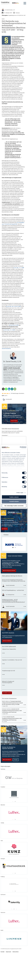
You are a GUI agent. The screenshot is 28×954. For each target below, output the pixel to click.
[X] (3, 389)
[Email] (15, 389)
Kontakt (2, 951)
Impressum (8, 951)
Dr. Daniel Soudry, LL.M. (10, 9)
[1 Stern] (2, 393)
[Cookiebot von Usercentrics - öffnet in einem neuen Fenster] (20, 447)
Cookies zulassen (14, 497)
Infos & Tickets (14, 420)
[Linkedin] (9, 389)
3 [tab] (16, 909)
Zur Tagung (4, 528)
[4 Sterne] (7, 393)
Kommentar (5, 435)
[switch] (24, 477)
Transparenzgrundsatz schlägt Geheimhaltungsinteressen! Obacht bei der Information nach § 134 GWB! (12, 703)
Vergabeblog (5, 2)
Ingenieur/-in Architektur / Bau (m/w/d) (12, 660)
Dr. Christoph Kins (10, 594)
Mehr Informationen (7, 759)
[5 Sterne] (9, 393)
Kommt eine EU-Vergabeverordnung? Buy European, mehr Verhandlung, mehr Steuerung (13, 580)
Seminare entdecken (7, 640)
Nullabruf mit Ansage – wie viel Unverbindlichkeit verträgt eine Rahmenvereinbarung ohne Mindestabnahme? (13, 601)
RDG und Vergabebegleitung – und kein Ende (13, 590)
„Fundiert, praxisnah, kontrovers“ (5, 3)
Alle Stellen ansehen (7, 692)
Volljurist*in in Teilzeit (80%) (9, 649)
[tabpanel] (12, 544)
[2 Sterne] (4, 393)
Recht (3, 19)
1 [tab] (13, 547)
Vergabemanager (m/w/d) (8, 670)
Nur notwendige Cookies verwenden (14, 505)
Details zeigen (19, 492)
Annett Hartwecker (10, 585)
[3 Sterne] (6, 393)
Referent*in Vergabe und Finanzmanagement (8, 682)
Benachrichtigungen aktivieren (9, 570)
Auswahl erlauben (14, 501)
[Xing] (12, 389)
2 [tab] (15, 547)
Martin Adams (5, 701)
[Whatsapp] (6, 389)
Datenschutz (16, 951)
